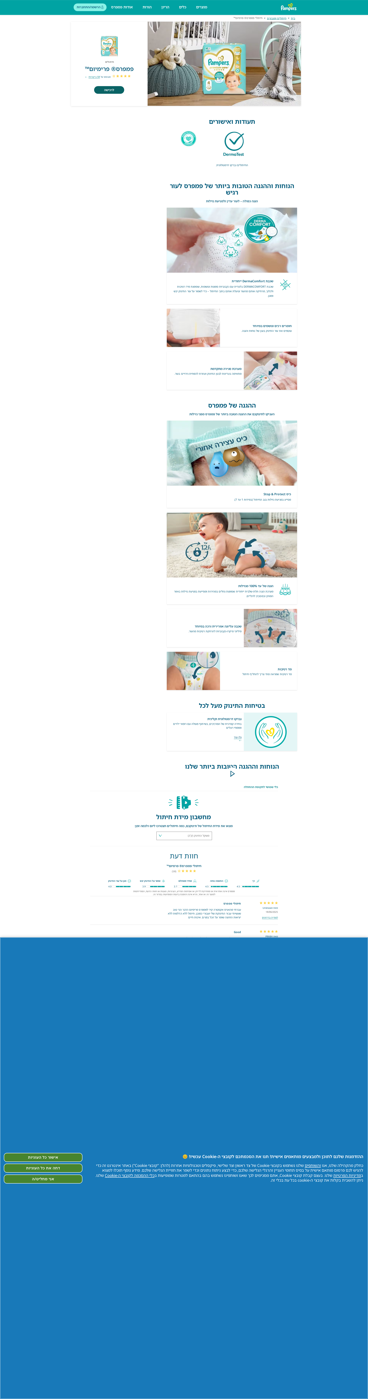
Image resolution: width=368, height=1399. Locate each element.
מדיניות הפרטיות (347, 1175)
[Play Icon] (232, 773)
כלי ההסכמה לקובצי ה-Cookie (129, 1175)
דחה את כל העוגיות (43, 1168)
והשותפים (313, 1165)
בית (293, 18)
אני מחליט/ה (43, 1178)
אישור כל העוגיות (43, 1157)
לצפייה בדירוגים (270, 917)
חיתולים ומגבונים (276, 18)
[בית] (290, 7)
